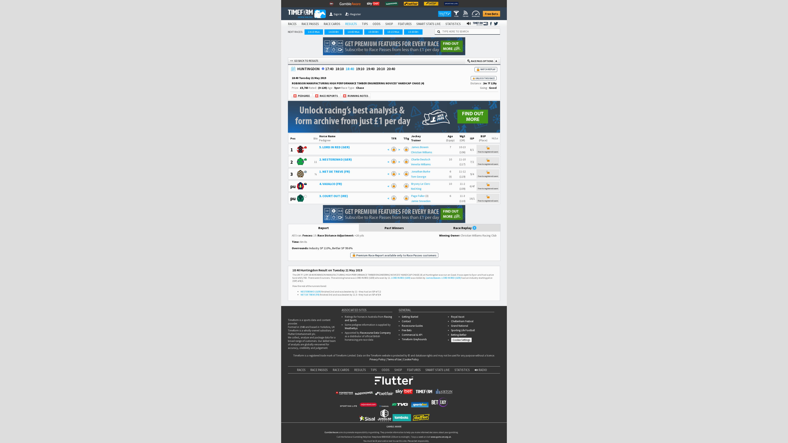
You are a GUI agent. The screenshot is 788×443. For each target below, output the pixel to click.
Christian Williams (421, 152)
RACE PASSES (310, 24)
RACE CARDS (332, 24)
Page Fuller (418, 196)
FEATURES (405, 24)
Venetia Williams (421, 164)
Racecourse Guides (412, 326)
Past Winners (394, 228)
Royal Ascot (457, 317)
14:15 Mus (314, 32)
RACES (292, 24)
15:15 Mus (393, 32)
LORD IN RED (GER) (400, 277)
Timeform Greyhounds (414, 339)
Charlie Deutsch (420, 159)
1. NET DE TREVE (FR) (334, 171)
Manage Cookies (462, 340)
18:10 (340, 68)
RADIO (482, 370)
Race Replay (462, 228)
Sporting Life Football (463, 330)
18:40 (350, 68)
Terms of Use (394, 359)
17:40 (329, 68)
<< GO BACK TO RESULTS (304, 61)
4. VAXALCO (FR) (330, 184)
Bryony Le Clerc (420, 184)
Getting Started (410, 317)
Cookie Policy (411, 359)
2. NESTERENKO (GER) (335, 159)
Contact (406, 321)
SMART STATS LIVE (428, 24)
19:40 (370, 68)
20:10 (381, 68)
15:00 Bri (373, 32)
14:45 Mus (354, 32)
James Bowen (419, 147)
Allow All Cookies (707, 434)
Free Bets (491, 14)
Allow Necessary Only (738, 434)
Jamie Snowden (421, 201)
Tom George (418, 176)
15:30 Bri (413, 32)
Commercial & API (412, 335)
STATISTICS (453, 24)
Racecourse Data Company (375, 333)
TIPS (365, 24)
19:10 (360, 68)
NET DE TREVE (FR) (310, 294)
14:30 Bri (334, 32)
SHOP (389, 24)
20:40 (391, 68)
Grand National (459, 326)
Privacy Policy (377, 359)
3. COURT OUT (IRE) (333, 196)
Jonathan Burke (420, 171)
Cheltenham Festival (462, 321)
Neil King (416, 189)
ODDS (376, 24)
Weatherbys (351, 328)
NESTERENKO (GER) (311, 291)
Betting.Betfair (458, 335)
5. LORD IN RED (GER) (334, 147)
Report (323, 228)
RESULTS (351, 24)
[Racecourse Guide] (323, 68)
